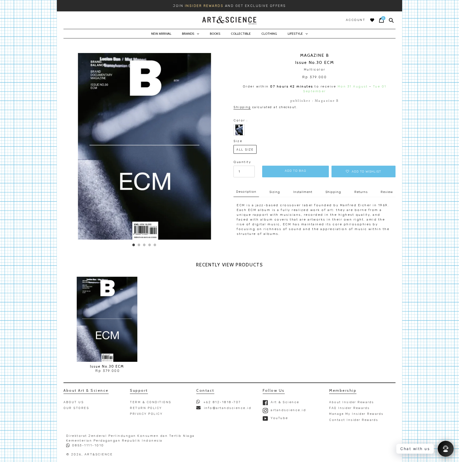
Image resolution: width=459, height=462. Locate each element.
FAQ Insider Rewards (349, 408)
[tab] (134, 245)
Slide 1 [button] (135, 245)
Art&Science (98, 454)
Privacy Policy (146, 414)
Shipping (242, 107)
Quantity (242, 162)
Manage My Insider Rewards (356, 414)
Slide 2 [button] (140, 245)
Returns (361, 192)
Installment (302, 192)
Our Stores (76, 408)
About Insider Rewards (351, 402)
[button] (364, 171)
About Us (73, 402)
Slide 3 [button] (145, 245)
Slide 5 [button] (156, 245)
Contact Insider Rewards (353, 420)
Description (246, 191)
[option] (229, 5)
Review (387, 192)
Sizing (274, 192)
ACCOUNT (356, 20)
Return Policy (146, 408)
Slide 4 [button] (150, 245)
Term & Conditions (150, 402)
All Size (245, 149)
